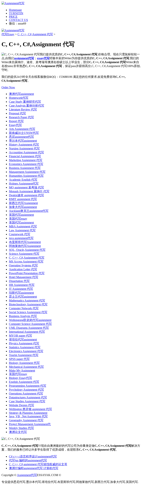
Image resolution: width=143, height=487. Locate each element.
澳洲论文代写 (18, 432)
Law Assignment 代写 (22, 230)
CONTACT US (18, 20)
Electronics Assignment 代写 (26, 351)
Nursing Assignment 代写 (24, 148)
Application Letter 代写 (23, 269)
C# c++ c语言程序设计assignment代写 (33, 456)
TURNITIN (16, 13)
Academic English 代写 (23, 179)
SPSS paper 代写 (19, 359)
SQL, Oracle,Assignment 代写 (27, 249)
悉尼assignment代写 (21, 136)
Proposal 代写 (17, 113)
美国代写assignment (21, 222)
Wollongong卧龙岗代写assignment (30, 320)
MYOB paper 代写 (20, 335)
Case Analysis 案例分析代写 (26, 105)
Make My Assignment (22, 370)
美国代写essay (18, 218)
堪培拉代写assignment (23, 339)
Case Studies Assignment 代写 (27, 401)
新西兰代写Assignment (23, 203)
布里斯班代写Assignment (25, 242)
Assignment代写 (27, 475)
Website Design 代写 (21, 405)
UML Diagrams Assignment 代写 (29, 327)
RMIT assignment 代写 (23, 199)
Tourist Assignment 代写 (23, 355)
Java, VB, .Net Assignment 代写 (28, 416)
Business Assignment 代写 (25, 168)
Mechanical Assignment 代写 (26, 366)
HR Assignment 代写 (21, 284)
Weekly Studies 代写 (21, 428)
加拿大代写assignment (23, 207)
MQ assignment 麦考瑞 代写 (26, 187)
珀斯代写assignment (21, 292)
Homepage (15, 10)
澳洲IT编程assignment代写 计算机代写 (33, 468)
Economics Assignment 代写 (26, 164)
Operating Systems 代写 (23, 265)
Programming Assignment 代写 (27, 385)
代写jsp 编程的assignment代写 (28, 460)
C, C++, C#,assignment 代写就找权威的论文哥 (38, 464)
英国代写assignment (21, 214)
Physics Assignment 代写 (24, 343)
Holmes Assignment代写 (24, 183)
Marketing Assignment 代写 (25, 160)
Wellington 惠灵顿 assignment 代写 (30, 409)
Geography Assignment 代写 (26, 420)
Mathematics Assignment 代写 (27, 300)
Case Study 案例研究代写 (25, 101)
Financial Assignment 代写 (25, 156)
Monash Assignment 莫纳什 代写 (29, 191)
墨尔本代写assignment (23, 140)
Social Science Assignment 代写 (28, 312)
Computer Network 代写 (24, 308)
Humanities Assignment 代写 (26, 175)
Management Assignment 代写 (27, 171)
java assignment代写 (21, 238)
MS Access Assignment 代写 (26, 261)
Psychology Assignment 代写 (26, 389)
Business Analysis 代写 (23, 316)
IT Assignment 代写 (21, 288)
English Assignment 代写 (24, 381)
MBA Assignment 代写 (23, 226)
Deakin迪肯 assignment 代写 (26, 195)
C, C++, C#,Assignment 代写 (35, 34)
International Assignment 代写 (27, 331)
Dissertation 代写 (19, 281)
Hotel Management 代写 (23, 277)
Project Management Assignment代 (30, 424)
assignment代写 (24, 58)
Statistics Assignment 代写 (24, 347)
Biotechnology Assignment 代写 (28, 304)
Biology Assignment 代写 (24, 362)
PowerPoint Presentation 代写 (27, 273)
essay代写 (43, 58)
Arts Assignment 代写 (22, 129)
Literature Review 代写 (23, 109)
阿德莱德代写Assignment (25, 245)
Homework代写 (18, 97)
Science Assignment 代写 (24, 253)
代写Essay (7, 34)
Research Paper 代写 (21, 117)
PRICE (13, 16)
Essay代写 (15, 125)
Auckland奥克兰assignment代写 (28, 210)
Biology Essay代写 (20, 377)
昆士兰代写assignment (23, 296)
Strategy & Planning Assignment (28, 412)
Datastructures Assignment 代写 (28, 397)
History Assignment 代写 (24, 144)
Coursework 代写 (19, 234)
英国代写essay (18, 374)
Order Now (8, 87)
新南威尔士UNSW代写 (24, 132)
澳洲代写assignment (21, 93)
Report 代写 (16, 121)
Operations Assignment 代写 (26, 393)
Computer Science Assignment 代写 (30, 323)
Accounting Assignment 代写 (26, 152)
